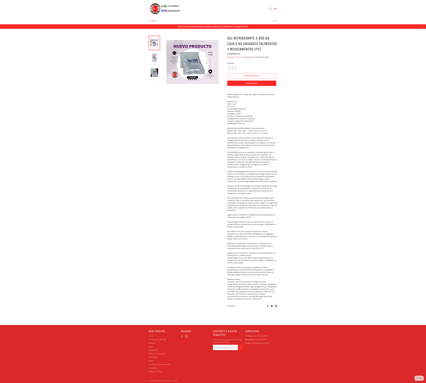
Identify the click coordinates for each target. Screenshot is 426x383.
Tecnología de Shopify (170, 381)
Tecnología (153, 357)
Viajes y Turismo (155, 371)
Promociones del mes (157, 339)
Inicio (151, 336)
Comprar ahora (252, 83)
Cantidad (230, 63)
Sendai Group (158, 381)
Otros (151, 361)
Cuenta (275, 21)
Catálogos (153, 368)
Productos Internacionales (159, 364)
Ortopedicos (153, 350)
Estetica (152, 343)
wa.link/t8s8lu (261, 339)
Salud (151, 347)
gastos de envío (236, 57)
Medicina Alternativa (157, 354)
